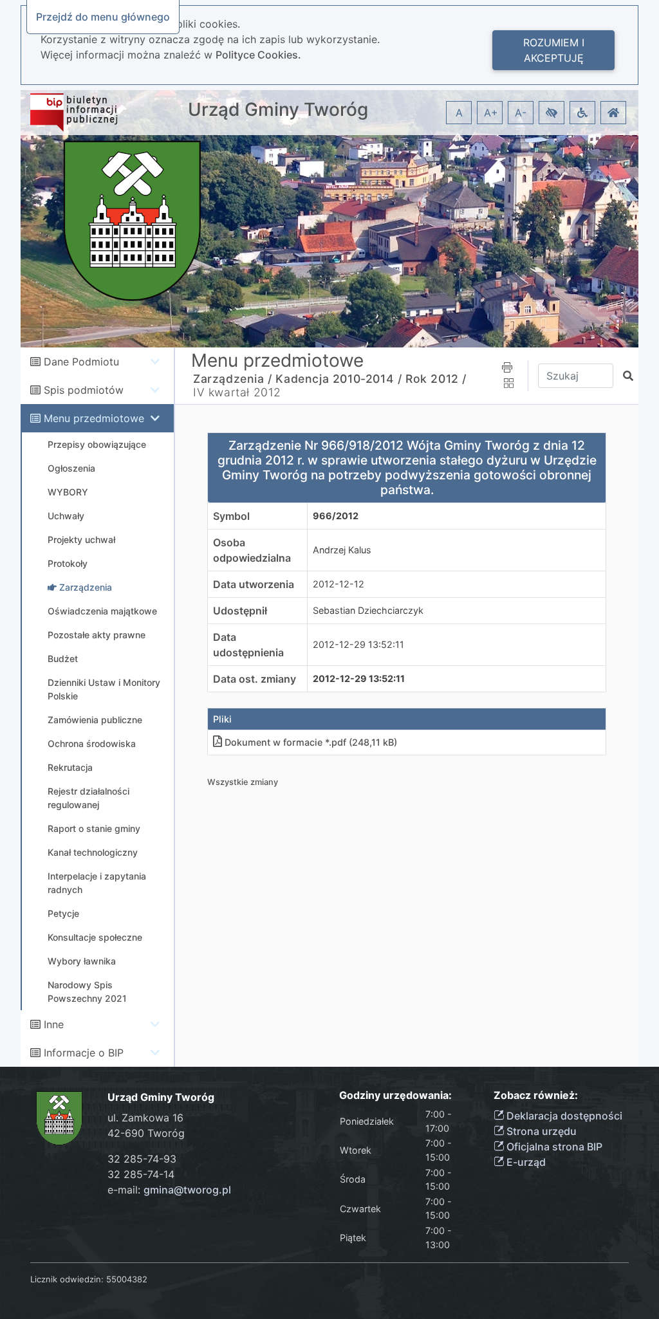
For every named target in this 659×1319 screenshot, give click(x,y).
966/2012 (335, 515)
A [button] (459, 112)
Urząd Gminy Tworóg (278, 109)
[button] (551, 112)
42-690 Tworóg (146, 1133)
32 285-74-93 (141, 1158)
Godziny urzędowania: (395, 1095)
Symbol (231, 516)
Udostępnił (240, 610)
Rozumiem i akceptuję (553, 50)
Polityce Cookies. (258, 54)
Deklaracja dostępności (563, 1115)
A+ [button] (491, 112)
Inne (54, 1024)
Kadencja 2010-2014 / (338, 378)
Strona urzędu (540, 1131)
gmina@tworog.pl (187, 1189)
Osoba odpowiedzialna (252, 550)
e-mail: (169, 1189)
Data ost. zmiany (254, 678)
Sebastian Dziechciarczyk (368, 610)
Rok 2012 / (436, 378)
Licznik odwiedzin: (67, 1279)
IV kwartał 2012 (237, 392)
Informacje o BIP (84, 1052)
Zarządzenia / (232, 378)
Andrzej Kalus (342, 549)
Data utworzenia (253, 584)
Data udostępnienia (248, 645)
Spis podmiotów (84, 389)
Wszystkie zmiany (242, 782)
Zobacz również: (536, 1095)
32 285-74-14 (140, 1174)
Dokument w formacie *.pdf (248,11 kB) (311, 742)
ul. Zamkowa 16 (145, 1117)
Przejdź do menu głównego (103, 16)
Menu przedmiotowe (94, 418)
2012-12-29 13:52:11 (358, 644)
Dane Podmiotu (81, 361)
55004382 (126, 1279)
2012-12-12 (338, 583)
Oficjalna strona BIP (553, 1146)
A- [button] (520, 112)
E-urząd (525, 1162)
